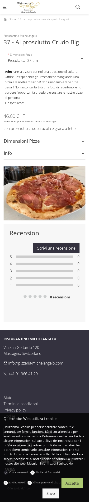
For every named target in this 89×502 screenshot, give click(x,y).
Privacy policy (15, 410)
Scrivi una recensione (56, 248)
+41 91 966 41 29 (22, 373)
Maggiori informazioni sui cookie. (50, 463)
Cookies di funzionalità (48, 472)
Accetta (72, 483)
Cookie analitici (17, 482)
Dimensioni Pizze (21, 55)
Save (51, 493)
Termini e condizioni (21, 404)
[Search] (77, 6)
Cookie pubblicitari (43, 482)
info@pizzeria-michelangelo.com (35, 363)
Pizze (13, 19)
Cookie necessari (18, 472)
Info (8, 153)
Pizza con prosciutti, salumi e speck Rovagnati (44, 19)
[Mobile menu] (4, 7)
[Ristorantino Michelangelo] (30, 7)
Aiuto (8, 398)
